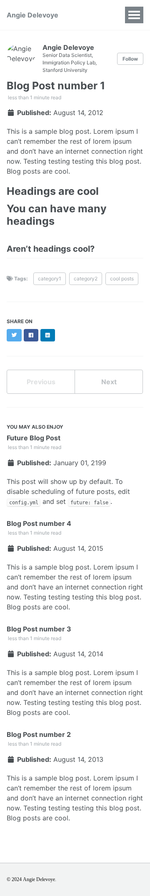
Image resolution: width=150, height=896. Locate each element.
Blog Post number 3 (39, 629)
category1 (49, 278)
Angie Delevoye (32, 15)
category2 (86, 278)
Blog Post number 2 (39, 734)
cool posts (122, 278)
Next (109, 382)
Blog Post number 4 (39, 523)
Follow (130, 59)
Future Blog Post (33, 438)
